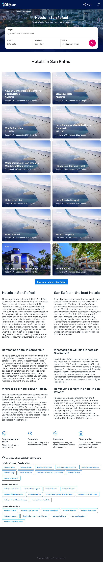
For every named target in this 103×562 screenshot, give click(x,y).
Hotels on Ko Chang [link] (59, 516)
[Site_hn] (59, 541)
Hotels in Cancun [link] (26, 467)
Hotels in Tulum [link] (9, 467)
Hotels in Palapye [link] (34, 494)
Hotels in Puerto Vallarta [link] (90, 467)
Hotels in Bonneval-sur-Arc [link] (13, 494)
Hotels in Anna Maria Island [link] (13, 521)
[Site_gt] (51, 541)
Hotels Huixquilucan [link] (11, 478)
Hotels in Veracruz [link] (69, 510)
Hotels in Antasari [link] (68, 489)
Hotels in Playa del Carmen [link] (66, 467)
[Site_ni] (44, 541)
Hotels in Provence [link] (10, 516)
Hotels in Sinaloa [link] (10, 510)
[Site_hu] (74, 535)
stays (12, 11)
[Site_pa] (97, 535)
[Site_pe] (36, 535)
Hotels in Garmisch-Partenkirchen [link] (35, 516)
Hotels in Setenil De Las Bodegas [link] (15, 500)
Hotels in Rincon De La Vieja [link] (87, 494)
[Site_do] (89, 535)
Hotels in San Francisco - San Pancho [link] (50, 473)
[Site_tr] (44, 535)
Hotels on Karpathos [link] (78, 516)
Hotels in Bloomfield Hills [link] (40, 500)
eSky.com (5, 11)
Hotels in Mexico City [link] (44, 467)
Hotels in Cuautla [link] (26, 473)
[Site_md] (59, 535)
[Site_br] (6, 535)
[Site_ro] (14, 535)
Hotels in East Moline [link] (11, 489)
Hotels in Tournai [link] (51, 489)
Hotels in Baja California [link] (29, 510)
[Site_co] (82, 535)
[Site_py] (66, 541)
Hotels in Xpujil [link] (9, 473)
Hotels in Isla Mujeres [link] (50, 510)
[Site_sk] (66, 535)
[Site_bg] (21, 535)
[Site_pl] (29, 535)
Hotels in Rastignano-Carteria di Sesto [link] (59, 494)
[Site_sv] (36, 541)
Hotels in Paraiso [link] (74, 473)
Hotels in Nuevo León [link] (88, 510)
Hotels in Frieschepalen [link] (32, 489)
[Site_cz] (51, 535)
